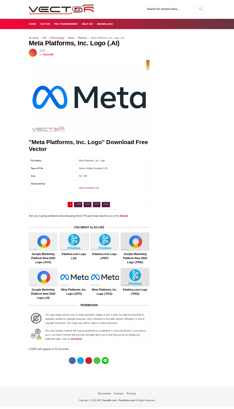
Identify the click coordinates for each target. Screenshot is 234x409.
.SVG (87, 204)
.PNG (106, 204)
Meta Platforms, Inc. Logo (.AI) (74, 43)
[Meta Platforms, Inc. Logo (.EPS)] (73, 277)
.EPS (96, 204)
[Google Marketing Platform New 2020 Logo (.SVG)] (43, 241)
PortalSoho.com (126, 400)
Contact (119, 393)
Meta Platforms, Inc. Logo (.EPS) (74, 291)
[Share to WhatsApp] (97, 360)
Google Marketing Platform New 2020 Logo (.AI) (43, 293)
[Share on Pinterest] (88, 360)
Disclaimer (104, 393)
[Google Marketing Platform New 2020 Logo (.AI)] (43, 277)
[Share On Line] (105, 360)
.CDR (78, 204)
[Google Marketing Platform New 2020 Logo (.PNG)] (135, 241)
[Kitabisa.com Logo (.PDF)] (104, 241)
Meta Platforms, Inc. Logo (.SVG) (104, 291)
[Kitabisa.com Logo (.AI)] (73, 241)
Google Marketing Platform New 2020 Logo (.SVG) (43, 258)
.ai (70, 204)
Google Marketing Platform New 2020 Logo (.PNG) (135, 258)
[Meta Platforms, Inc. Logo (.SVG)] (104, 277)
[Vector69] (72, 9)
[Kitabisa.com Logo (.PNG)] (135, 277)
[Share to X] (80, 360)
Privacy (131, 393)
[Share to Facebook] (72, 360)
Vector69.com (109, 400)
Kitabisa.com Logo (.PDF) (104, 256)
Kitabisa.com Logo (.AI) (74, 256)
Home (32, 24)
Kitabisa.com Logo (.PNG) (135, 291)
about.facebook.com (89, 188)
